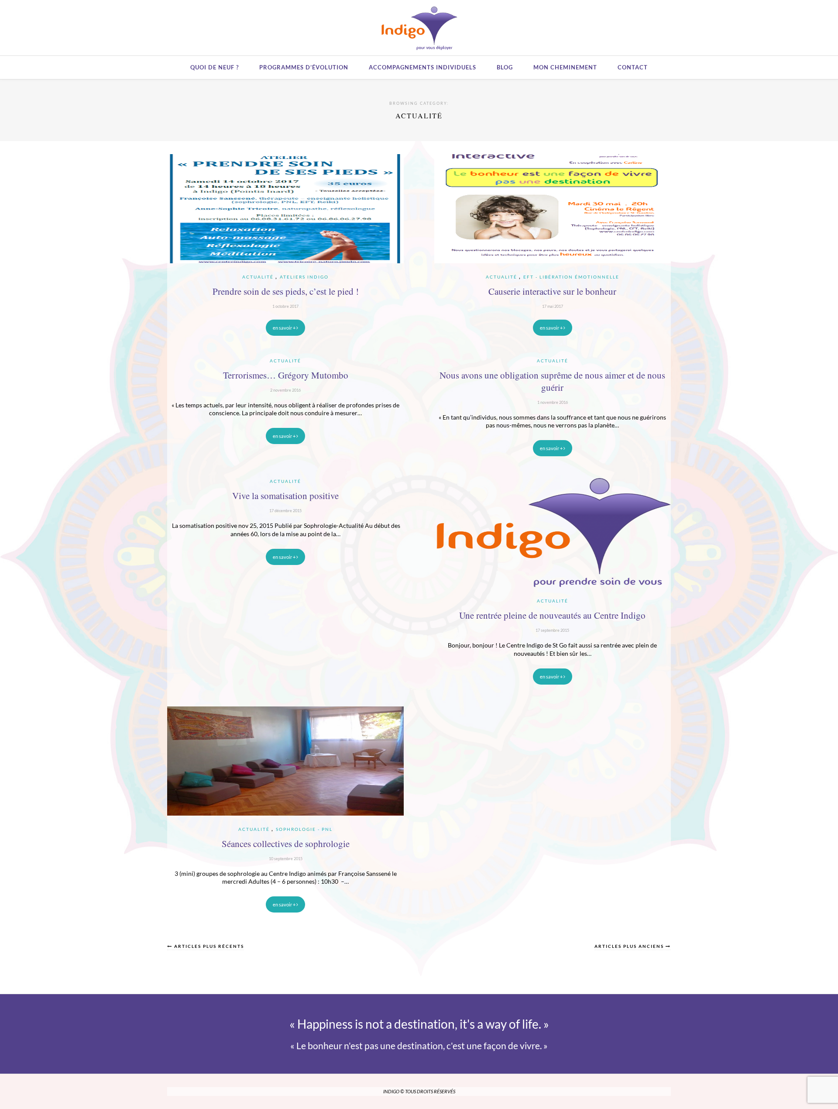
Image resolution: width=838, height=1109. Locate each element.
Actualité (258, 276)
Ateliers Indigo (304, 276)
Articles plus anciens (630, 946)
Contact (633, 67)
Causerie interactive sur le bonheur (552, 291)
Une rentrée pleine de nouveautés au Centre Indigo (552, 615)
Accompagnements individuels (422, 67)
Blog (505, 67)
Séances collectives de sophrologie (286, 843)
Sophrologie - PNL (304, 829)
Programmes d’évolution (303, 67)
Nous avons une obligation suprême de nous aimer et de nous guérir (552, 381)
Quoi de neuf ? (214, 67)
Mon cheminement (565, 67)
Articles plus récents (208, 946)
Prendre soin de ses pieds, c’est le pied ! (286, 291)
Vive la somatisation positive (285, 495)
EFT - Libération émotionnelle (571, 276)
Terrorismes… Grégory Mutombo (285, 375)
